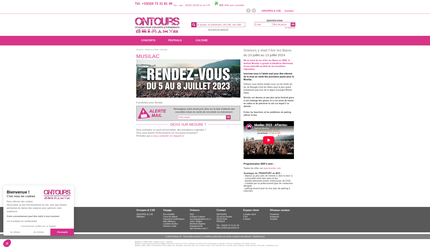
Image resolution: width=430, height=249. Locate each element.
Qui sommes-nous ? (199, 228)
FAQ (192, 214)
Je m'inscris (290, 28)
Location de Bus (170, 224)
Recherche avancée (218, 30)
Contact (289, 10)
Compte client (249, 214)
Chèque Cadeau (197, 217)
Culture (202, 40)
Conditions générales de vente (217, 236)
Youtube (273, 219)
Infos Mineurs (169, 221)
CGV (245, 217)
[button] (7, 243)
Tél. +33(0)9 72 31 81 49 (153, 3)
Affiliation (140, 217)
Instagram (274, 217)
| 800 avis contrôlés (231, 5)
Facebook (274, 214)
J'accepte (62, 232)
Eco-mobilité (169, 214)
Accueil (139, 49)
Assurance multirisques (173, 219)
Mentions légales (197, 224)
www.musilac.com (272, 168)
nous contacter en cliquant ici (168, 135)
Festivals (175, 40)
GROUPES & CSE (271, 10)
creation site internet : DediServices (248, 236)
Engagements (196, 226)
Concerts (148, 40)
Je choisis (38, 232)
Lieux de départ (170, 217)
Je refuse (15, 232)
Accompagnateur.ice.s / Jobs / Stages (200, 220)
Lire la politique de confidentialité (22, 221)
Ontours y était (151, 49)
